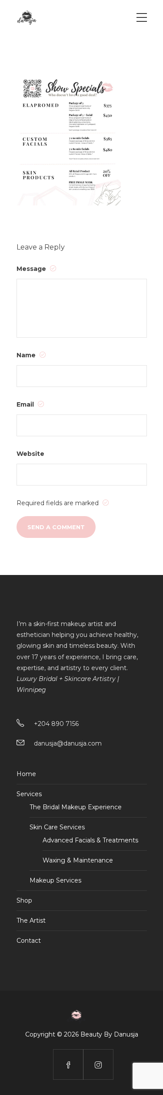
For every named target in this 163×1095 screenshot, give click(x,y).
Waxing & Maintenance (78, 860)
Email (26, 404)
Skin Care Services (57, 827)
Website (30, 454)
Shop (24, 900)
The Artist (31, 920)
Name (27, 355)
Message (32, 269)
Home (26, 774)
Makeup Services (55, 880)
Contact (29, 940)
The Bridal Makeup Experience (76, 807)
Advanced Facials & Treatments (90, 840)
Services (29, 794)
